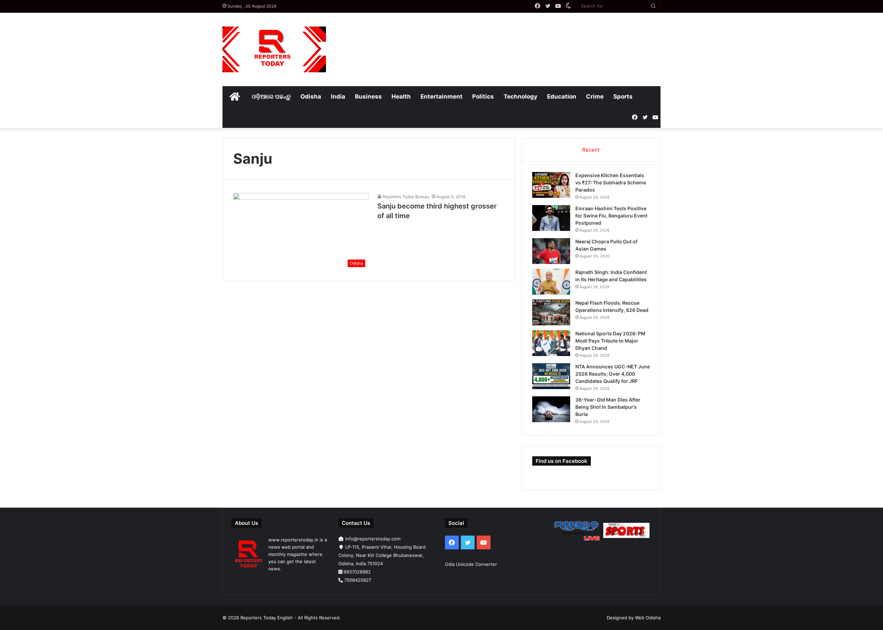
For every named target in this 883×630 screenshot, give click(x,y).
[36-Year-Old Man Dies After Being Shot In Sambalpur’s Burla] (551, 409)
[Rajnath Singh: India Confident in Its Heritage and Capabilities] (551, 282)
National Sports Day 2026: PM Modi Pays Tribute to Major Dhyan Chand (610, 341)
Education (561, 96)
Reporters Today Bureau (406, 196)
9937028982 (357, 572)
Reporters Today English (266, 617)
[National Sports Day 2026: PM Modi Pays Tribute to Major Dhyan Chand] (551, 343)
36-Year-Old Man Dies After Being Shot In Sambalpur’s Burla (608, 407)
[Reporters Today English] (274, 49)
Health (401, 96)
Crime (595, 96)
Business (368, 96)
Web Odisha (648, 617)
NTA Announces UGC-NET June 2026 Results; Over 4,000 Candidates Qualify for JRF (612, 374)
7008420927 (357, 580)
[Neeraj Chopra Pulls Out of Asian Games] (551, 251)
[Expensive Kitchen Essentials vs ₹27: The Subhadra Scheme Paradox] (551, 185)
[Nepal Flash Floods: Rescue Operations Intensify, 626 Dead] (551, 312)
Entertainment (441, 96)
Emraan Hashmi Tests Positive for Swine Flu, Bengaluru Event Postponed (611, 215)
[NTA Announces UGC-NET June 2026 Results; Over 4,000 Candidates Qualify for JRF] (551, 376)
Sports (623, 96)
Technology (520, 96)
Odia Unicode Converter (471, 564)
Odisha (310, 96)
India (338, 96)
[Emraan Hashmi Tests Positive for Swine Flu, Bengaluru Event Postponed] (551, 218)
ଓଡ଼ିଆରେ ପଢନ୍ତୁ (271, 96)
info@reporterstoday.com (372, 538)
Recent (590, 149)
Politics (483, 96)
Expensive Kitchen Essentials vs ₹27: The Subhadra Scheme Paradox (610, 182)
